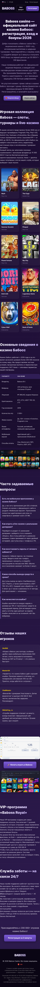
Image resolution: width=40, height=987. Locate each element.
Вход (26, 2)
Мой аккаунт (21, 8)
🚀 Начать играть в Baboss (20, 765)
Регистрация (34, 2)
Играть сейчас (29, 98)
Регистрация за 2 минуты (20, 938)
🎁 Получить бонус (12, 98)
